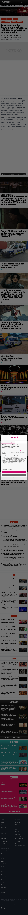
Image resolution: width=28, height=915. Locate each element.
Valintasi (20, 442)
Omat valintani (14, 474)
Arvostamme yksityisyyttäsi (8, 441)
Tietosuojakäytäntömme (14, 477)
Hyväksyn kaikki (14, 472)
